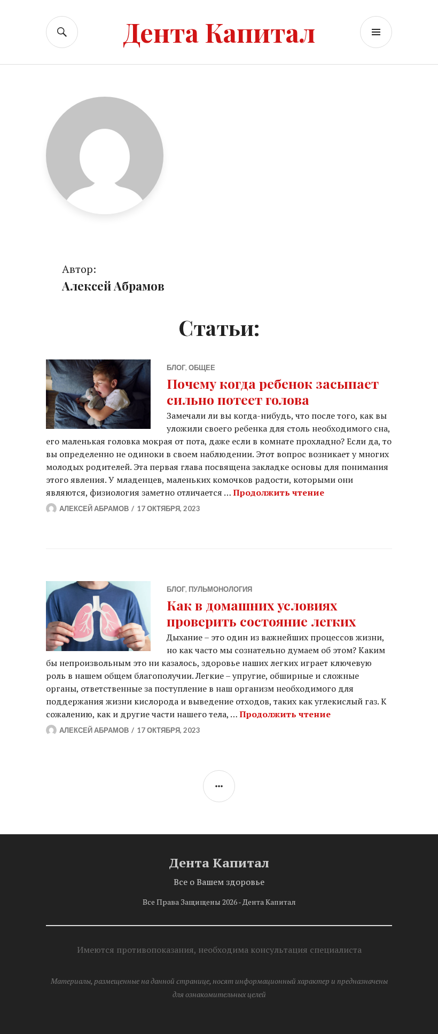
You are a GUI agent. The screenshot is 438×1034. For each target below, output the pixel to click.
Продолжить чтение (278, 492)
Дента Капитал (219, 31)
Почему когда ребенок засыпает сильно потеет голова (273, 391)
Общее (202, 367)
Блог (176, 367)
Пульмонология (220, 589)
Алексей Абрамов (94, 508)
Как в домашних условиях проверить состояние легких (261, 613)
